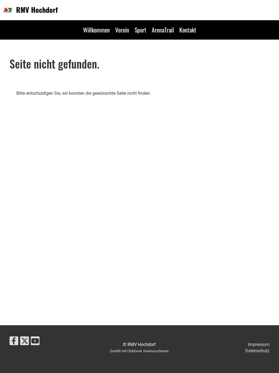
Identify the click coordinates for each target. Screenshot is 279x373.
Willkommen (96, 29)
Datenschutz (257, 350)
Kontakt (187, 29)
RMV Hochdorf (37, 10)
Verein (122, 29)
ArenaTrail (163, 29)
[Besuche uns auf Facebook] (14, 342)
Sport (140, 29)
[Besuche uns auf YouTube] (35, 342)
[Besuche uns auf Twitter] (24, 342)
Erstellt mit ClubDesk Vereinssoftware (139, 351)
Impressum (258, 344)
